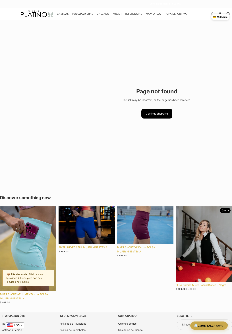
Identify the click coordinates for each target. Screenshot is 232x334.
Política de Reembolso (72, 329)
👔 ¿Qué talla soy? (209, 325)
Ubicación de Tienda (130, 329)
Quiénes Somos (127, 323)
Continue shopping (157, 113)
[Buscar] (212, 14)
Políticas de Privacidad (72, 323)
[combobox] (15, 325)
